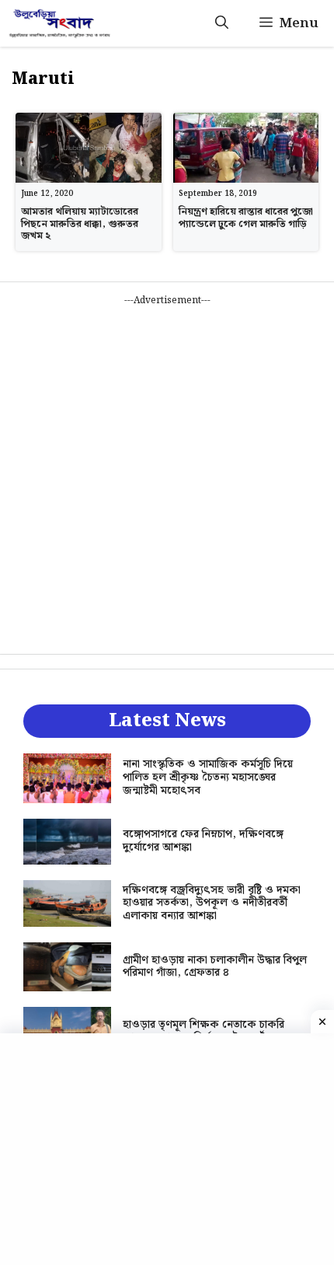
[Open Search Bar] (222, 23)
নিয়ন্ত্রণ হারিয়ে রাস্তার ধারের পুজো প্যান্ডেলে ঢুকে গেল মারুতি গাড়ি (246, 218)
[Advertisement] (167, 475)
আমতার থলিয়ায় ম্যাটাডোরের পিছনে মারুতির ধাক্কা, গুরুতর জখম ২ (79, 224)
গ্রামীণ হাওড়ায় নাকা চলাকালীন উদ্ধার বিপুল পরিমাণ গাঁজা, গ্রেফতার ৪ (215, 967)
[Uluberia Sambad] (59, 23)
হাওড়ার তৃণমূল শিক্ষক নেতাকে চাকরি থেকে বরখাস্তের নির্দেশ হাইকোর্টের (203, 1031)
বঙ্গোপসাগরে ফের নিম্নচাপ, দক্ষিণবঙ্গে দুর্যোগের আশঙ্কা (203, 841)
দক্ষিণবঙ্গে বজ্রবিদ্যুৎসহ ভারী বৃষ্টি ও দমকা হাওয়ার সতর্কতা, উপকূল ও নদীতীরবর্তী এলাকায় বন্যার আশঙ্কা (212, 903)
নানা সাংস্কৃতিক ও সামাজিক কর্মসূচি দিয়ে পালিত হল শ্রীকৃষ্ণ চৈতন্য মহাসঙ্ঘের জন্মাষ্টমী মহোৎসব (208, 777)
